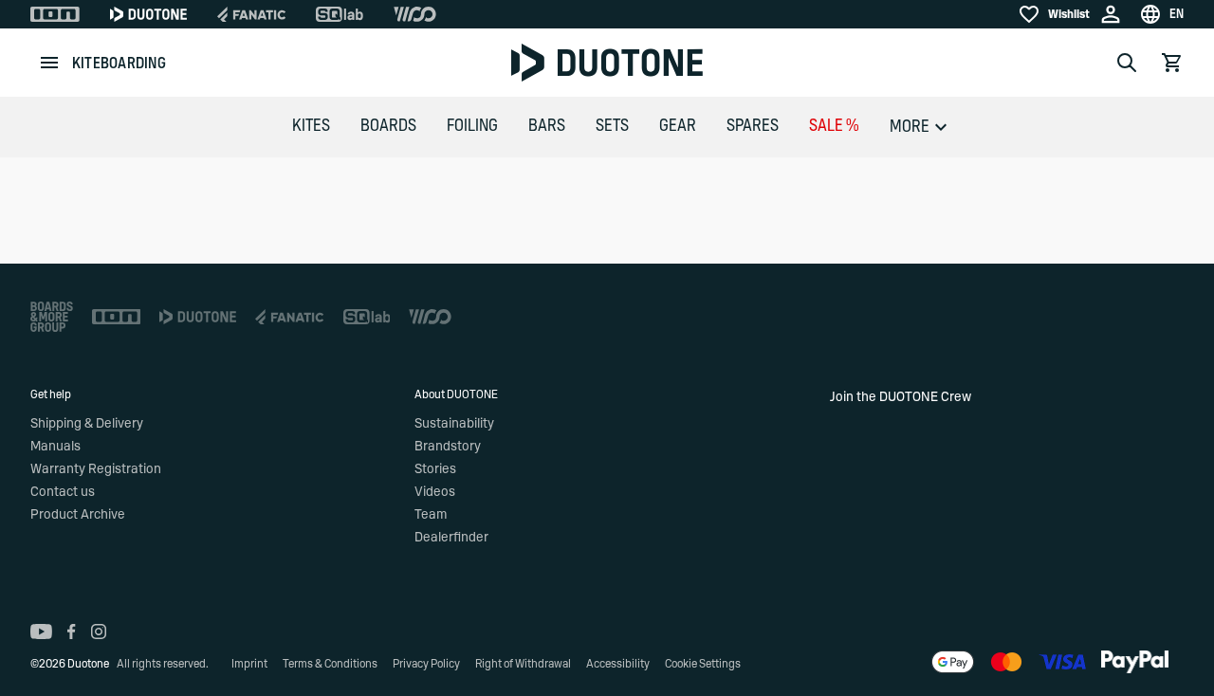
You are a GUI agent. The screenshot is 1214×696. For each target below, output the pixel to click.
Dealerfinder (451, 537)
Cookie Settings (703, 663)
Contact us (62, 492)
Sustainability (454, 423)
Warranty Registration (95, 469)
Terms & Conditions (330, 663)
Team (430, 515)
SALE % (834, 126)
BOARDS (388, 126)
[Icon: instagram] (98, 631)
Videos (434, 492)
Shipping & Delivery (86, 423)
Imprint (249, 663)
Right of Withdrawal (523, 663)
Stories (435, 469)
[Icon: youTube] (41, 631)
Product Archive (77, 515)
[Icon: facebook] (71, 631)
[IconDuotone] (148, 14)
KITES (311, 126)
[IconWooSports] (415, 14)
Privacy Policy (426, 663)
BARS (546, 126)
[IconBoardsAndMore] (51, 317)
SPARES (753, 126)
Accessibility (618, 663)
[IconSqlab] (339, 14)
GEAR (677, 126)
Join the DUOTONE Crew (900, 397)
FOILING (472, 126)
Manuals (55, 446)
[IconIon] (55, 14)
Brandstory (447, 446)
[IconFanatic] (251, 14)
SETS (612, 126)
